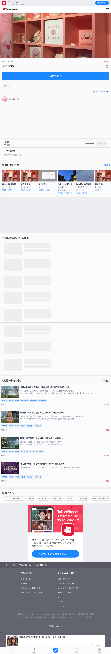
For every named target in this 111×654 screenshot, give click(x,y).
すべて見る (104, 165)
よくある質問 (24, 617)
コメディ (61, 606)
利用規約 (20, 614)
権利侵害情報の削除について (39, 617)
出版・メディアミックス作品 (31, 593)
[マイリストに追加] (107, 67)
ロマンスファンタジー (66, 583)
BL (59, 597)
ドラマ (60, 602)
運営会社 (88, 617)
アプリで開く (102, 3)
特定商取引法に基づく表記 (85, 614)
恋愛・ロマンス (63, 579)
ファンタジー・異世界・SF (68, 588)
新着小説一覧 (26, 579)
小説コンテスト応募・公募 (30, 588)
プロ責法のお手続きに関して (59, 617)
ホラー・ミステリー (65, 593)
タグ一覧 (24, 583)
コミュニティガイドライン (51, 614)
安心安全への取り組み (68, 614)
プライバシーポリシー (76, 617)
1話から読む (56, 76)
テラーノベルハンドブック (33, 614)
